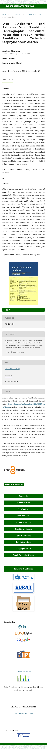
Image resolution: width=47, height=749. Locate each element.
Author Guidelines (23, 522)
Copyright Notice (24, 549)
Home (5, 15)
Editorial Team (23, 503)
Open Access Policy (23, 535)
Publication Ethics (23, 542)
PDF (8, 310)
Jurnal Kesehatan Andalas (20, 6)
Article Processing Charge (23, 555)
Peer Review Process (23, 529)
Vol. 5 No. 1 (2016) (36, 15)
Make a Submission (14, 484)
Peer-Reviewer (24, 509)
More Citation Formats (15, 352)
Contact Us (23, 496)
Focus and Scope (23, 516)
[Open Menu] (2, 6)
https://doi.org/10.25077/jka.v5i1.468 (23, 71)
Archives (18, 15)
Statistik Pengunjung (24, 671)
